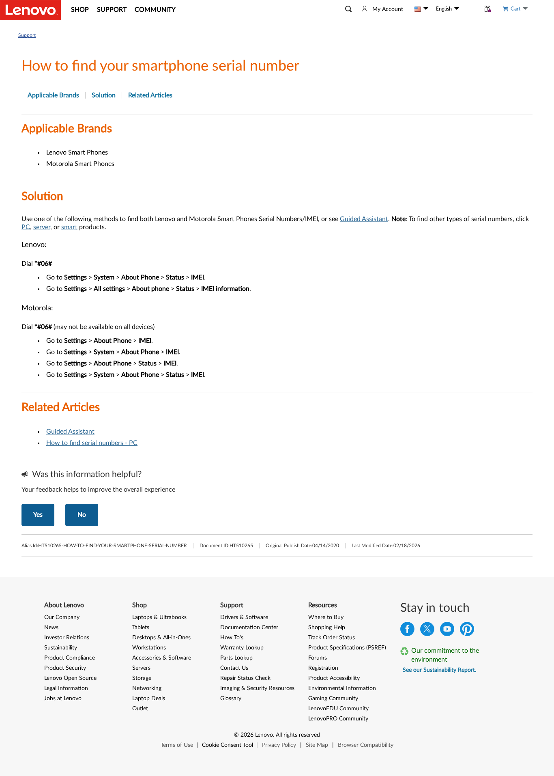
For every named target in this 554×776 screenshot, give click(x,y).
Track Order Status (331, 638)
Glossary (230, 698)
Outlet (140, 709)
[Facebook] (407, 631)
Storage (141, 678)
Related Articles (150, 95)
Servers (141, 668)
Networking (146, 688)
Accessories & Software (161, 658)
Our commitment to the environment (445, 655)
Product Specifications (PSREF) (347, 648)
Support (27, 35)
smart (69, 227)
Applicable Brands (53, 95)
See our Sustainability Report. (439, 670)
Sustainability (60, 648)
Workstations (149, 648)
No (81, 515)
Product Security (65, 668)
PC (25, 227)
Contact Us (234, 668)
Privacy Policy (279, 745)
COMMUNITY (155, 9)
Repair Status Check (245, 678)
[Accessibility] (470, 9)
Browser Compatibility (365, 745)
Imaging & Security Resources (257, 688)
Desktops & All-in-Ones (161, 638)
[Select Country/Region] (421, 9)
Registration (323, 668)
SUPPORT (112, 9)
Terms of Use (177, 745)
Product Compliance (69, 658)
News (51, 627)
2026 (246, 735)
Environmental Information (342, 688)
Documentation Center (249, 627)
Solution (104, 95)
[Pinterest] (467, 631)
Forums (317, 658)
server (41, 227)
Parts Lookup (236, 658)
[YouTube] (447, 631)
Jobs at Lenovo (63, 698)
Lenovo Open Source (70, 678)
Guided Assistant (364, 219)
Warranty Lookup (242, 648)
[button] (348, 9)
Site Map (317, 745)
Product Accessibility (334, 678)
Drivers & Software (244, 617)
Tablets (140, 627)
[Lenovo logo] (30, 10)
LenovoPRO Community (338, 719)
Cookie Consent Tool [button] (227, 745)
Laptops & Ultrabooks (159, 617)
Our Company (61, 617)
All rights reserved (298, 735)
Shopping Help (326, 627)
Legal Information (66, 688)
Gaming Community (333, 698)
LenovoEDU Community (338, 709)
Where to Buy (326, 617)
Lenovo (264, 735)
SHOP (80, 9)
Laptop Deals (148, 698)
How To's (231, 638)
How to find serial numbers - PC (91, 443)
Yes (38, 515)
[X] (427, 631)
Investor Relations (66, 638)
